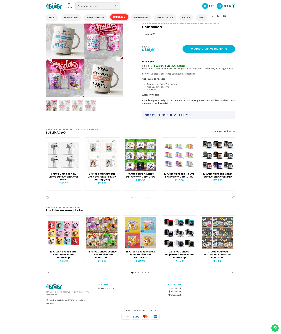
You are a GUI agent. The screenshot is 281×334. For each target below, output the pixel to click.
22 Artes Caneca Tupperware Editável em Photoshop (179, 254)
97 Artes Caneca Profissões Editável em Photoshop (217, 254)
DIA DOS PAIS (71, 17)
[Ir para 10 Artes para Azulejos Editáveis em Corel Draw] (140, 155)
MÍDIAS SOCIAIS (165, 17)
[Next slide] (118, 59)
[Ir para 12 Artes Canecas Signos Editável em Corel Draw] (217, 155)
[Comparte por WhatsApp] (178, 115)
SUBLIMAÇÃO (141, 17)
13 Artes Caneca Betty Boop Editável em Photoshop (63, 254)
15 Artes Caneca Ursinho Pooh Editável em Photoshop (140, 254)
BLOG (202, 17)
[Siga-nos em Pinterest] (224, 16)
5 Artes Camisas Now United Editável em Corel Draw (63, 176)
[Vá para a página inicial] (54, 6)
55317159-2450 (107, 288)
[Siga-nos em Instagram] (212, 16)
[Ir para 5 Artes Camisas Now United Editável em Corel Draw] (63, 155)
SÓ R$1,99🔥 (119, 16)
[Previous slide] (50, 59)
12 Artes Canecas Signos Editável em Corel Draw (218, 175)
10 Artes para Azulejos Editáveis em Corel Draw (140, 175)
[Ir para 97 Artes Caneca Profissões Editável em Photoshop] (217, 233)
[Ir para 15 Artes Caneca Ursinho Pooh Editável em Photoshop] (140, 233)
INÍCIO (52, 17)
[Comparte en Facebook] (170, 115)
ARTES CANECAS (95, 17)
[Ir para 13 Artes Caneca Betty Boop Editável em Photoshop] (63, 233)
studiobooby (177, 288)
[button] (186, 115)
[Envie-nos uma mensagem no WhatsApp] (275, 328)
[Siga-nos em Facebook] (218, 16)
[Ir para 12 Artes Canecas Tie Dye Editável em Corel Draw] (179, 155)
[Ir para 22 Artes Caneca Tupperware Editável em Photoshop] (179, 233)
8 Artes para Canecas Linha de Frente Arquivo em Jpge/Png (102, 176)
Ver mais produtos (223, 131)
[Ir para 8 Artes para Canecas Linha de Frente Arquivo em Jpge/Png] (101, 155)
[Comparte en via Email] (182, 115)
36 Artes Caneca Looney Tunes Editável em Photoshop (102, 254)
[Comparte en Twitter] (174, 115)
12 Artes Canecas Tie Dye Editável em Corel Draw (179, 175)
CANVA (186, 17)
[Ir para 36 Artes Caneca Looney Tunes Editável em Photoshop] (101, 233)
